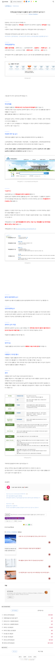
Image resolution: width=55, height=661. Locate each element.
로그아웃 (29, 656)
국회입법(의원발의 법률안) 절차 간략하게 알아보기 (27, 12)
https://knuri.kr (9, 503)
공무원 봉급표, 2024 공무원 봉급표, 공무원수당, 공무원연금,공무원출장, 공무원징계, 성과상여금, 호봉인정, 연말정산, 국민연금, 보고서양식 (25, 594)
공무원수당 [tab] (40, 610)
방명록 (25, 656)
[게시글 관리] (11, 521)
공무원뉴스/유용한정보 (33, 14)
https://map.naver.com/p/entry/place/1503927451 (15, 493)
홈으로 (20, 656)
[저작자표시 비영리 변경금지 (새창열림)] (20, 521)
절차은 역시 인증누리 (11, 505)
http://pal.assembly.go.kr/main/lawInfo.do (26, 228)
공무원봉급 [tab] (14, 610)
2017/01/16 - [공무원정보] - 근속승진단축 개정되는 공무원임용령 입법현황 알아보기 (26, 36)
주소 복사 (7, 514)
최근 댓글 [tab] (40, 651)
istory (25, 659)
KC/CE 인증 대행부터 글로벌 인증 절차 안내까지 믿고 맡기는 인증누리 (22, 507)
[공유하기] (9, 521)
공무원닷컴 (6, 1)
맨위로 (35, 656)
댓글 (6, 585)
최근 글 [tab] (14, 651)
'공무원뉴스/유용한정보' (12, 532)
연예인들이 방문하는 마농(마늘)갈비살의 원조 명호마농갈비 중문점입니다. (23, 497)
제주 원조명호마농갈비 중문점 (14, 496)
